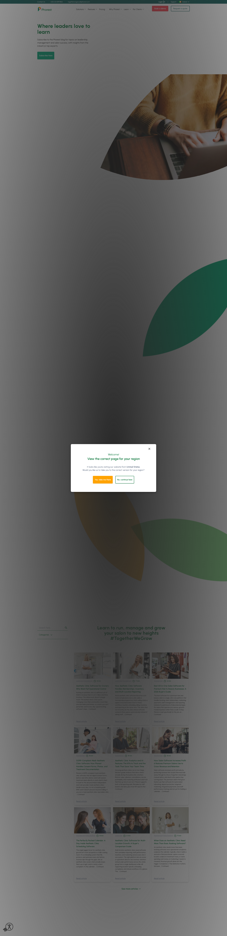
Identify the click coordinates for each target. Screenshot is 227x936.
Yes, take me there (103, 480)
